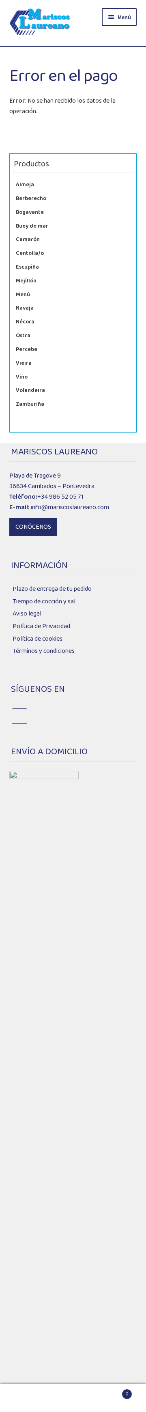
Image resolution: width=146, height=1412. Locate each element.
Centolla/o (30, 253)
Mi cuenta (24, 1398)
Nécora (25, 321)
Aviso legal (27, 614)
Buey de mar (32, 226)
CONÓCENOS (33, 527)
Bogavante (30, 212)
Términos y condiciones (44, 651)
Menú (23, 294)
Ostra (23, 335)
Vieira (24, 363)
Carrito (113, 1391)
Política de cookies (37, 639)
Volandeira (30, 390)
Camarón (28, 239)
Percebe (26, 349)
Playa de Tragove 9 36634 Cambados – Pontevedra (51, 481)
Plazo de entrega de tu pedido (52, 589)
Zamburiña (30, 404)
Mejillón (26, 280)
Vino (22, 376)
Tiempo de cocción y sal (44, 601)
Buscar (73, 1398)
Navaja (25, 307)
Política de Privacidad (41, 626)
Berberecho (31, 198)
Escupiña (27, 267)
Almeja (25, 184)
